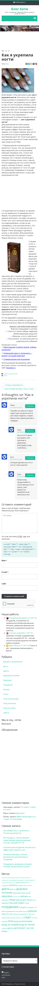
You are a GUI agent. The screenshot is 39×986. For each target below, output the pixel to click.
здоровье (7, 896)
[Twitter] (29, 64)
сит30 (17, 918)
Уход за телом (12, 374)
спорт (27, 917)
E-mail (5, 572)
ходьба (4, 928)
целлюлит (19, 927)
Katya (7, 64)
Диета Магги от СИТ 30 (19, 645)
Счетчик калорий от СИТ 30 (21, 633)
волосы (13, 885)
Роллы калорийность (13, 385)
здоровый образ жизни (22, 893)
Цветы (6, 712)
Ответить (30, 406)
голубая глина (22, 885)
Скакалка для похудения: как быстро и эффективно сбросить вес (19, 848)
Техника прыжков (29, 880)
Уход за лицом (9, 703)
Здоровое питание (11, 675)
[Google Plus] (36, 64)
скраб (21, 918)
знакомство (16, 896)
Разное (5, 374)
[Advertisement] (19, 36)
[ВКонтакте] (27, 64)
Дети (5, 666)
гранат (30, 885)
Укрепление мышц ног (8, 882)
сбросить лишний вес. (20, 914)
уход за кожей (10, 924)
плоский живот (17, 902)
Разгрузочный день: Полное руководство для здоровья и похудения (15, 857)
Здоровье (7, 680)
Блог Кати (19, 9)
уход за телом (27, 924)
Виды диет (20, 813)
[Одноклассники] (31, 64)
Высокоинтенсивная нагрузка (10, 877)
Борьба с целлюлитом (12, 661)
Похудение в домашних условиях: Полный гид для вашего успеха (17, 865)
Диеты (6, 671)
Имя (4, 560)
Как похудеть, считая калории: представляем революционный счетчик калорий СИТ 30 (16, 840)
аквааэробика (20, 883)
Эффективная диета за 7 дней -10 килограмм (19, 817)
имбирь (24, 896)
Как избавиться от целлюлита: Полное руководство (16, 831)
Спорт (6, 694)
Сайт (4, 584)
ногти (5, 376)
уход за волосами (23, 921)
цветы (10, 928)
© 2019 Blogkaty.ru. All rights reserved (13, 984)
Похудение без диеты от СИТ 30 (22, 618)
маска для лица (24, 899)
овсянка (5, 903)
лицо (12, 899)
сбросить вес (7, 914)
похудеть (23, 907)
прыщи (25, 911)
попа (27, 903)
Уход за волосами (10, 699)
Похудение (8, 685)
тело (10, 921)
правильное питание (14, 911)
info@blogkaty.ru (20, 2)
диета (5, 889)
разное (32, 911)
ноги (34, 900)
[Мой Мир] (34, 64)
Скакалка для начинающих (16, 880)
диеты (12, 889)
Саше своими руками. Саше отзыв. (20, 389)
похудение (10, 907)
